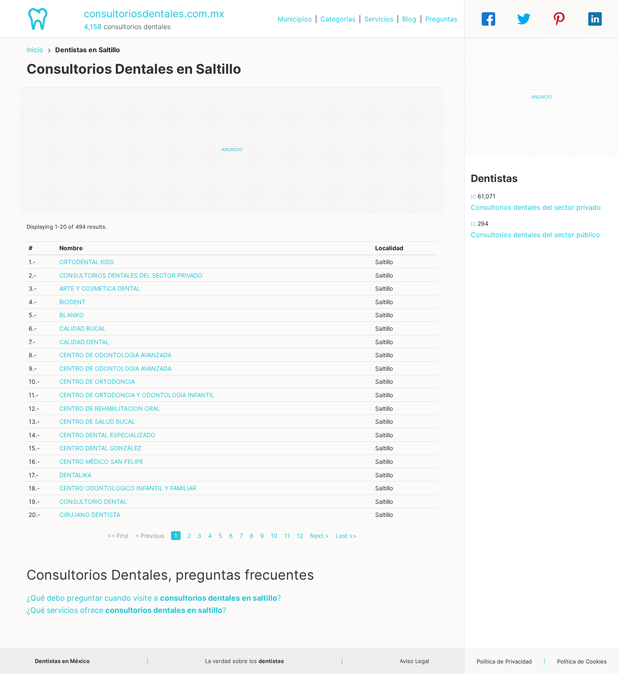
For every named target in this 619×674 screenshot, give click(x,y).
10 (274, 535)
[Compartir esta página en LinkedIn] (595, 19)
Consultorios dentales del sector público (535, 234)
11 (287, 535)
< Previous (149, 535)
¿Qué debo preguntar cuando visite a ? (154, 598)
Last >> (346, 535)
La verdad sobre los (244, 661)
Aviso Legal (414, 661)
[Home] (38, 18)
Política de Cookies (582, 661)
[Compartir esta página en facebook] (488, 19)
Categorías (337, 19)
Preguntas (441, 19)
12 (300, 535)
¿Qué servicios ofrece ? (126, 610)
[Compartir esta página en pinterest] (559, 19)
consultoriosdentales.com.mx (154, 14)
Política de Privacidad (504, 661)
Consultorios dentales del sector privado (536, 207)
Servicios (378, 19)
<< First (117, 535)
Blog (409, 19)
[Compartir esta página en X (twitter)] (524, 19)
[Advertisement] (232, 150)
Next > (319, 535)
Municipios (294, 19)
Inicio (35, 49)
